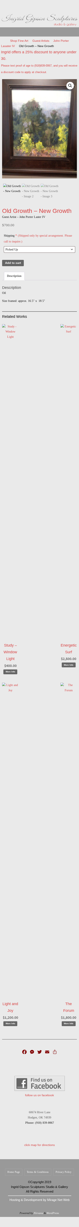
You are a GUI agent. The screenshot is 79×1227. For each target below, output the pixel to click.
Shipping (38, 238)
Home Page (13, 1172)
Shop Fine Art (19, 40)
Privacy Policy (64, 1172)
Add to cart (13, 263)
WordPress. (53, 1213)
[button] (70, 85)
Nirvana (38, 1213)
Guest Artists (40, 40)
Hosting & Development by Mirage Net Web (39, 1200)
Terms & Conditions (38, 1172)
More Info (10, 671)
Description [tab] (14, 276)
